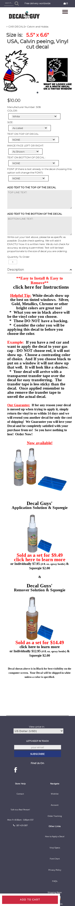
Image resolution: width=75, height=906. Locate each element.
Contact (20, 794)
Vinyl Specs (55, 848)
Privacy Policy (54, 870)
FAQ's (54, 881)
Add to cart (30, 899)
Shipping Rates (55, 892)
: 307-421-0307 (21, 825)
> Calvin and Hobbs (36, 26)
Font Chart (55, 859)
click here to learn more (39, 559)
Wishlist (55, 794)
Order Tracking (55, 816)
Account (55, 805)
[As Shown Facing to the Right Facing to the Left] (25, 152)
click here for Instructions (41, 287)
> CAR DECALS (15, 26)
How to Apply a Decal (54, 836)
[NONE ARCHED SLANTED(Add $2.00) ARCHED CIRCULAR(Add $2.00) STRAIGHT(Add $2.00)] (33, 140)
